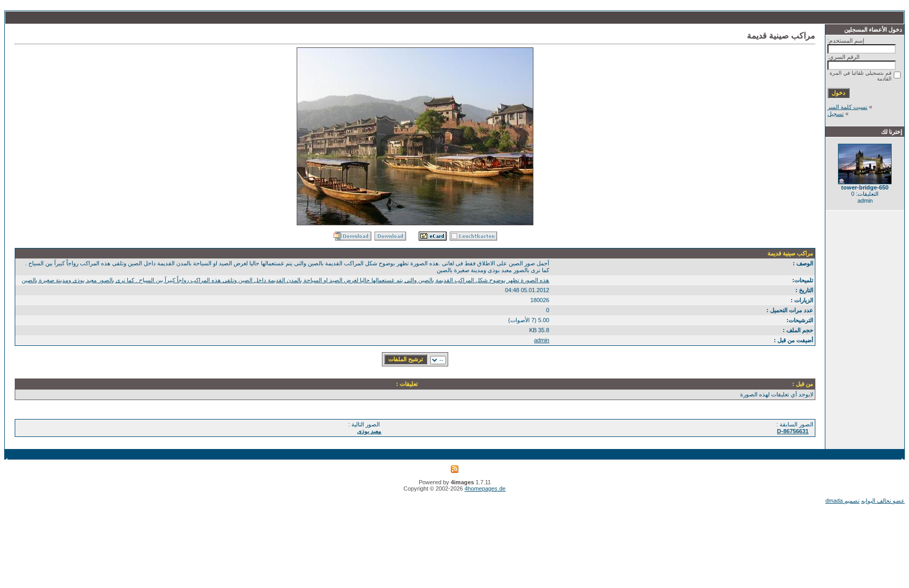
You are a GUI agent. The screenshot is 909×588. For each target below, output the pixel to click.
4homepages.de (485, 488)
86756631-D (793, 431)
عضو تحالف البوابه (883, 500)
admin (541, 340)
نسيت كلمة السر (847, 107)
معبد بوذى (369, 431)
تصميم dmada (842, 500)
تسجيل (835, 114)
